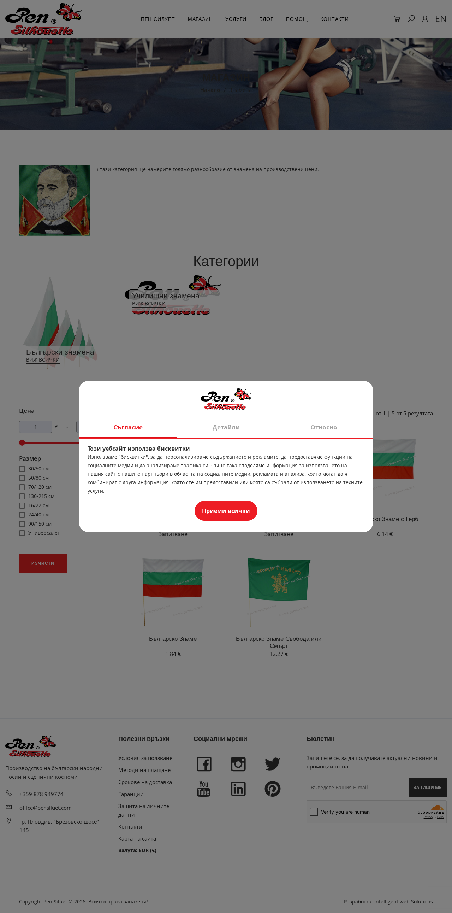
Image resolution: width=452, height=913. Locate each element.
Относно (323, 427)
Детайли (226, 427)
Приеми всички (226, 511)
